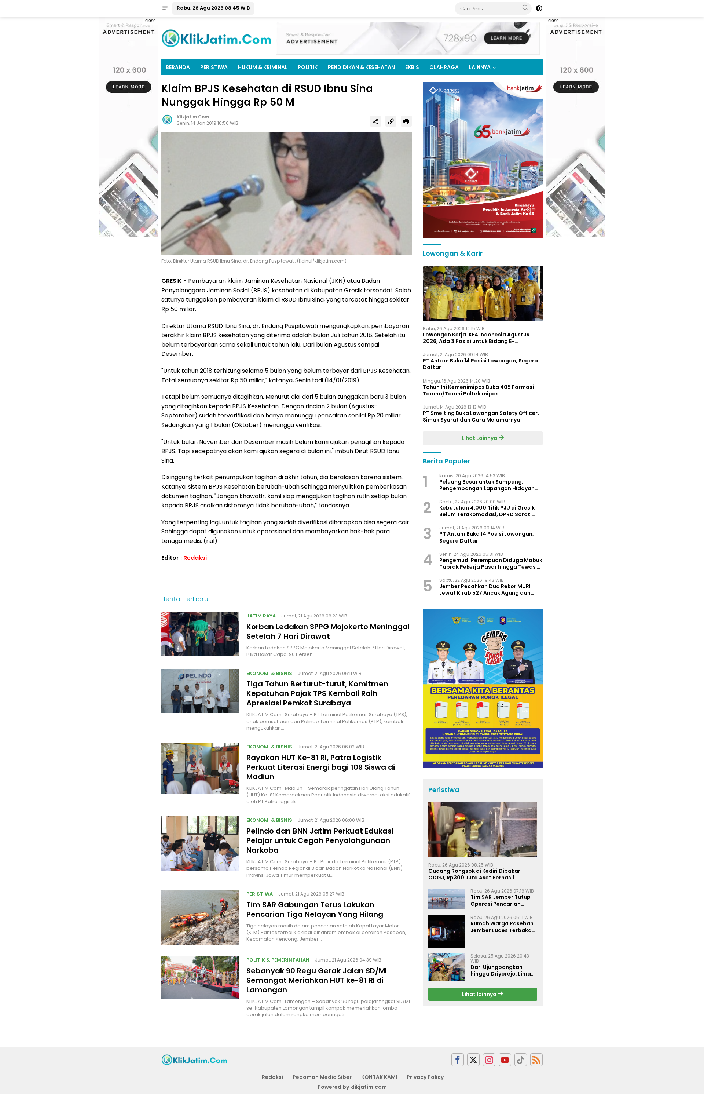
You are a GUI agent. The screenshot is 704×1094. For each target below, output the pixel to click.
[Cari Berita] (525, 8)
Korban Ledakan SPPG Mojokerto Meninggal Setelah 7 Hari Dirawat (328, 631)
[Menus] (165, 8)
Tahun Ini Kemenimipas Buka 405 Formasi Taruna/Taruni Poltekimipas (478, 390)
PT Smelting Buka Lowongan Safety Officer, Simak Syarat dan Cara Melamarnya (481, 416)
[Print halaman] (406, 121)
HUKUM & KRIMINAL (262, 67)
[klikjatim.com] (194, 1059)
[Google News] (520, 1059)
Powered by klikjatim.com (352, 1087)
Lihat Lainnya (480, 438)
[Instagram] (489, 1059)
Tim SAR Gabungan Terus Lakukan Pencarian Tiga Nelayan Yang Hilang (314, 909)
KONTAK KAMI (379, 1077)
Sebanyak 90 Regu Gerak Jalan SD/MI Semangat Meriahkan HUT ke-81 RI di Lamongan (316, 980)
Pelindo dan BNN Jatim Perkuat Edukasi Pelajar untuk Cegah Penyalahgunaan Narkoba (319, 840)
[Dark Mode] (539, 8)
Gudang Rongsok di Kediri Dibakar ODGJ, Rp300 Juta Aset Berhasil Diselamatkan (474, 874)
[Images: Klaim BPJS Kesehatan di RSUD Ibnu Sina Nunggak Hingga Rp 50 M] (286, 192)
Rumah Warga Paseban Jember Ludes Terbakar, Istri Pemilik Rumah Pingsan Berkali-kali (502, 927)
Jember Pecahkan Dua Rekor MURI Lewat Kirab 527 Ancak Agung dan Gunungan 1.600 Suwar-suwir (485, 590)
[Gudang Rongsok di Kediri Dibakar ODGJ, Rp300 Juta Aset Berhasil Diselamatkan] (482, 829)
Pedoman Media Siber (322, 1077)
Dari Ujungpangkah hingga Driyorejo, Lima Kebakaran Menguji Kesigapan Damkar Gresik (500, 970)
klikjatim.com (193, 117)
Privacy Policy (425, 1077)
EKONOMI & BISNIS (269, 673)
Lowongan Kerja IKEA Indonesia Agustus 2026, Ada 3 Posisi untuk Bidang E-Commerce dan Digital (476, 337)
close (150, 20)
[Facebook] (457, 1059)
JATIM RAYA (261, 615)
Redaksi (195, 558)
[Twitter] (473, 1059)
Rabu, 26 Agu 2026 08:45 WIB (213, 7)
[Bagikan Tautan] (375, 121)
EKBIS (412, 67)
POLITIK (308, 67)
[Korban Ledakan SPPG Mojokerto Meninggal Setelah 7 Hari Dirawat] (200, 635)
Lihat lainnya (480, 994)
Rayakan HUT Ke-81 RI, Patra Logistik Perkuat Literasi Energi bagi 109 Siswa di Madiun (320, 767)
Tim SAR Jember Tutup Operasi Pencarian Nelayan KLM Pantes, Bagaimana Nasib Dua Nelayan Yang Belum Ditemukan (500, 900)
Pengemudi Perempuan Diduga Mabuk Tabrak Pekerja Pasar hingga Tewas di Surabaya (490, 563)
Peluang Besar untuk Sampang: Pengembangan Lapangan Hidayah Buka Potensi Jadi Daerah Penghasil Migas (487, 485)
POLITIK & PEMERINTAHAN (277, 959)
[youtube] (505, 1059)
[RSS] (536, 1059)
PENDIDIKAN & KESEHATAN (361, 67)
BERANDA (178, 67)
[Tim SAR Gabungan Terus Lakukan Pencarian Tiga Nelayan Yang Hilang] (200, 917)
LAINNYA (480, 67)
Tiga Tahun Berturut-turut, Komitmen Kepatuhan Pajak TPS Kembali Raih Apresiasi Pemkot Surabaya (317, 693)
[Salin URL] (390, 121)
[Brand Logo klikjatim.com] (216, 37)
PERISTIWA (214, 67)
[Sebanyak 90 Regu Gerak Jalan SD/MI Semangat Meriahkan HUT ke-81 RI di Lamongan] (200, 987)
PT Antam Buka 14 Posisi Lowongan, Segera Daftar (480, 364)
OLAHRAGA (444, 67)
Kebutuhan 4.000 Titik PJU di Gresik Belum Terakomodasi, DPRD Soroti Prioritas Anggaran (487, 511)
